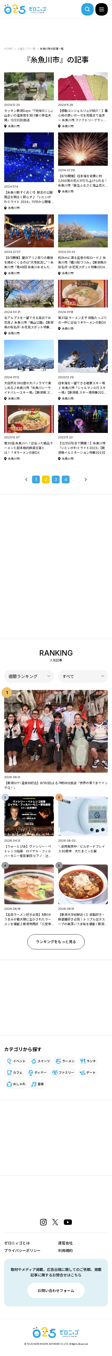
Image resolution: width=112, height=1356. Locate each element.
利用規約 (65, 1250)
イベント (19, 1061)
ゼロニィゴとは (17, 1243)
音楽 (41, 1084)
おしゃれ (19, 1084)
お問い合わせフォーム (56, 1290)
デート (91, 1072)
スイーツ (44, 1061)
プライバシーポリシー (22, 1250)
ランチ (91, 1061)
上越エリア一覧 (26, 48)
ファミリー (66, 1072)
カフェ (17, 1072)
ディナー (40, 1072)
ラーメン (68, 1061)
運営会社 (65, 1243)
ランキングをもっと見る (56, 941)
